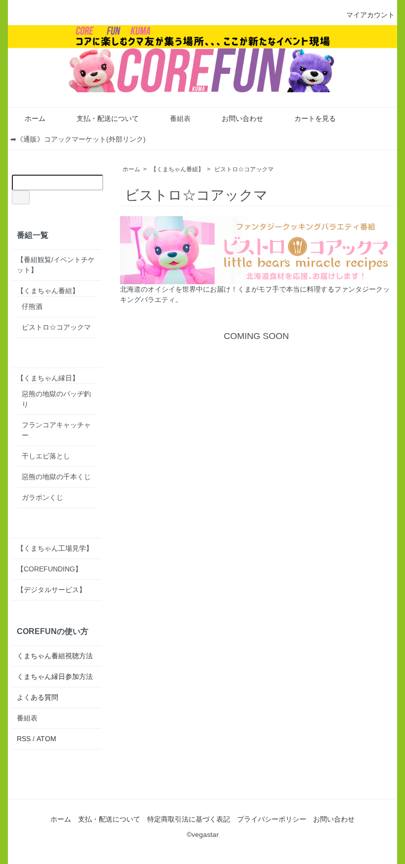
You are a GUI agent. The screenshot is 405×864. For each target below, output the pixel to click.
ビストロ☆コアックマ (244, 169)
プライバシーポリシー (271, 819)
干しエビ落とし (46, 456)
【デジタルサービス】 (51, 590)
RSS (24, 739)
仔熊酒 (32, 306)
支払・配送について (108, 118)
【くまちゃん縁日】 (48, 378)
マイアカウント (370, 15)
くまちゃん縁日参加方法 (55, 676)
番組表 (180, 118)
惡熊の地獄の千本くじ (56, 477)
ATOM (46, 739)
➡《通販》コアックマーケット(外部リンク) (78, 139)
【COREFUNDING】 (49, 569)
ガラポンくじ (42, 497)
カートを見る (315, 118)
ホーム (35, 118)
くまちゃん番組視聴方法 (55, 656)
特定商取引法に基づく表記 (188, 819)
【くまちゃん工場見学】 (55, 548)
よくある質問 (37, 697)
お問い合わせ (242, 118)
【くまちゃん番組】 (177, 169)
